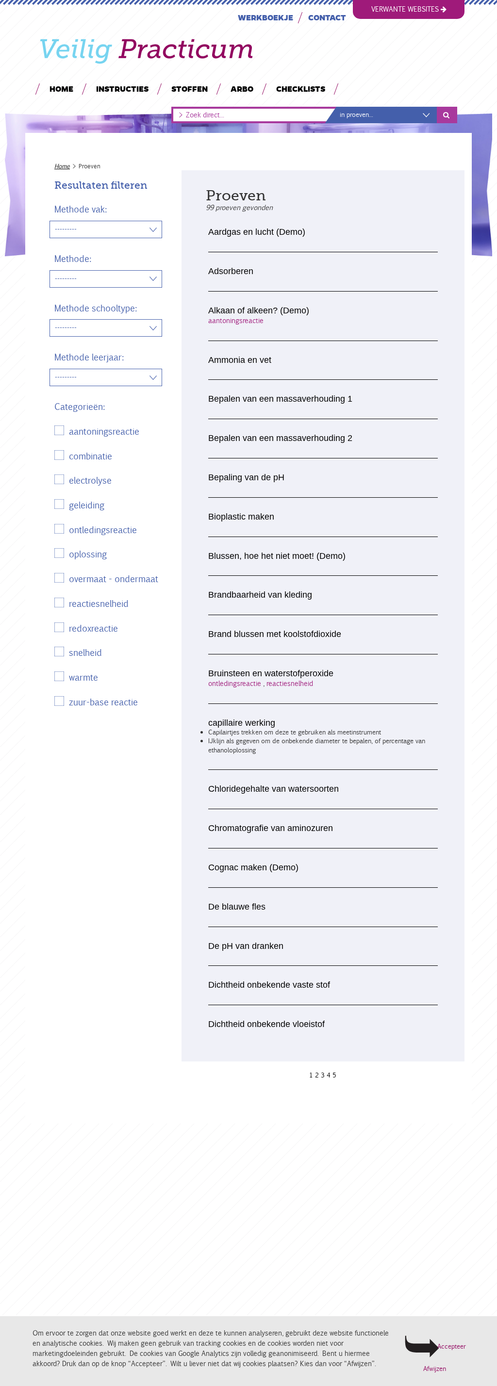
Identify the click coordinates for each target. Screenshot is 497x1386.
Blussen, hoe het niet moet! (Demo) (277, 556)
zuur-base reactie (103, 702)
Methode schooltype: (95, 308)
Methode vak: (80, 209)
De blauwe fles (236, 907)
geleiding (86, 505)
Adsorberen (230, 271)
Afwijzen (434, 1369)
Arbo (242, 88)
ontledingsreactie (103, 530)
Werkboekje (265, 17)
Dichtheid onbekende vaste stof (269, 985)
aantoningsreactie (104, 431)
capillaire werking (241, 723)
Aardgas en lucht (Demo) (256, 232)
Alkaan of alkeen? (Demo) (258, 310)
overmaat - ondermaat (113, 579)
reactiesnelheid (99, 604)
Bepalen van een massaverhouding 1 (280, 399)
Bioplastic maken (241, 517)
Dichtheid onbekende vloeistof (266, 1024)
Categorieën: (79, 407)
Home (61, 88)
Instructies (122, 88)
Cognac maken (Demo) (253, 867)
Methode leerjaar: (89, 357)
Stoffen (189, 88)
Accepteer (450, 1346)
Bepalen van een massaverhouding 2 (280, 438)
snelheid (85, 653)
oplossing (88, 554)
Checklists (300, 88)
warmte (83, 677)
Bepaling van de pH (246, 477)
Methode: (72, 259)
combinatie (90, 456)
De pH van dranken (245, 946)
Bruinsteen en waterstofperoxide (270, 673)
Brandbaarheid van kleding (260, 595)
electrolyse (90, 480)
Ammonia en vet (239, 360)
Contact (327, 17)
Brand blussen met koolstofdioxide (274, 634)
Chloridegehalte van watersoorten (273, 789)
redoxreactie (93, 628)
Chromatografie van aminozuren (270, 828)
